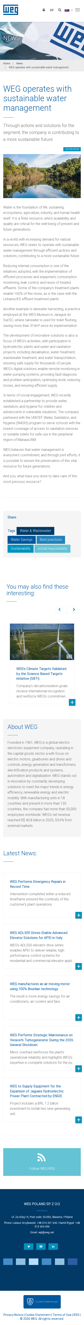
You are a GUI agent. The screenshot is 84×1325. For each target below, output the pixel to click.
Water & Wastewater (35, 531)
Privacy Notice (13, 1315)
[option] (42, 660)
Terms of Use (62, 1315)
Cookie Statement (38, 1315)
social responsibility (52, 548)
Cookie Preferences (46, 1301)
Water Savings (22, 540)
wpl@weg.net (46, 1232)
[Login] (43, 9)
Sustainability (20, 548)
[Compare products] (51, 9)
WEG (9, 10)
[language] (68, 9)
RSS (76, 1315)
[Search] (59, 9)
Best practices (51, 540)
